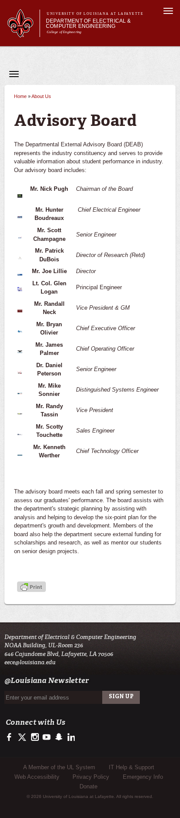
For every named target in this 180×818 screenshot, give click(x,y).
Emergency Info (143, 777)
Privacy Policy (91, 777)
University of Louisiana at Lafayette (95, 14)
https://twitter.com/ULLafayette (23, 737)
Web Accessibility (36, 777)
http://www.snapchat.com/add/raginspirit (58, 737)
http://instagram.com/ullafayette (34, 737)
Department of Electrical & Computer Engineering (88, 23)
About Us (41, 96)
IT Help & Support (131, 767)
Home (20, 96)
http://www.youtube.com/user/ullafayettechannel (46, 737)
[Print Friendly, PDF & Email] (31, 587)
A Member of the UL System (59, 767)
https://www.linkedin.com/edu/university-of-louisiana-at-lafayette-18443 (70, 737)
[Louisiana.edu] (23, 33)
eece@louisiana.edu (29, 662)
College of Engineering (64, 32)
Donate (88, 786)
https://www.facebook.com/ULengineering (11, 737)
